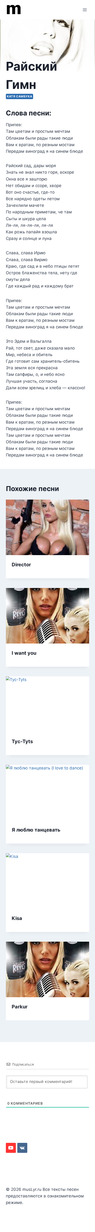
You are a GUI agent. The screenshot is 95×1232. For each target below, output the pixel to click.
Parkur (20, 1007)
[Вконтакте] (22, 1148)
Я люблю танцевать (36, 830)
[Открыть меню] (84, 9)
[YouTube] (11, 1148)
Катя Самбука (19, 96)
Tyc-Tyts (22, 741)
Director (21, 565)
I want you (24, 653)
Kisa (17, 918)
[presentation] (47, 527)
